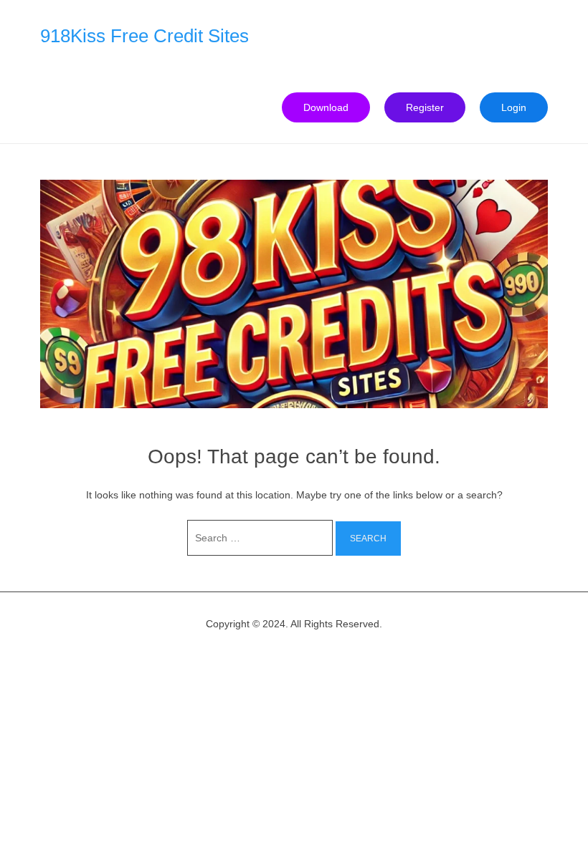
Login (513, 107)
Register (425, 107)
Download (325, 107)
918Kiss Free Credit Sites (144, 36)
